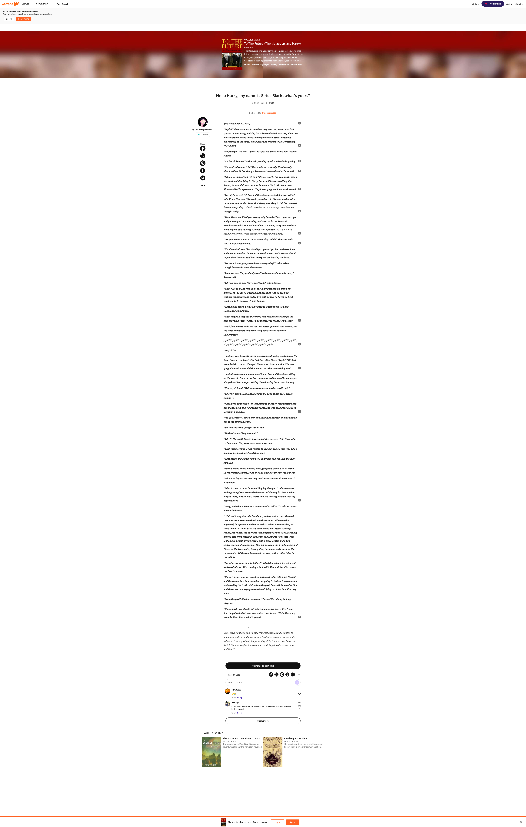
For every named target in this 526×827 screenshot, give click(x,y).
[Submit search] (58, 4)
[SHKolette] (227, 691)
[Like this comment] (299, 694)
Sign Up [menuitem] (519, 3)
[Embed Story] (202, 178)
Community (42, 3)
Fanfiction (248, 47)
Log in (277, 822)
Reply (239, 697)
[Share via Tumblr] (202, 170)
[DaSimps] (227, 704)
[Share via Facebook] (202, 148)
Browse (25, 3)
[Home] (10, 4)
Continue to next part (263, 665)
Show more (263, 720)
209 (272, 103)
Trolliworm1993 (269, 113)
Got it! (9, 19)
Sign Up (292, 822)
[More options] (299, 689)
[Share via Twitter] (202, 156)
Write (475, 4)
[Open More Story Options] (202, 185)
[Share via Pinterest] (202, 163)
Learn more (23, 19)
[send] (297, 682)
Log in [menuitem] (509, 3)
